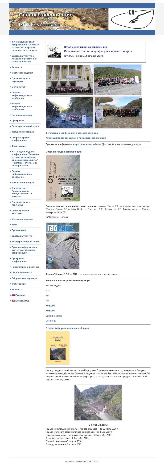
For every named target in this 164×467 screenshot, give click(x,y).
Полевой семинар (22, 115)
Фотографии (19, 146)
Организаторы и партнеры (21, 79)
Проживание (19, 230)
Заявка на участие (22, 236)
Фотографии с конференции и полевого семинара (72, 133)
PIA (47, 295)
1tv (47, 300)
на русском (79, 144)
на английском (94, 144)
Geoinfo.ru (51, 321)
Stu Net (49, 285)
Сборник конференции (24, 278)
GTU (48, 290)
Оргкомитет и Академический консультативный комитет (22, 192)
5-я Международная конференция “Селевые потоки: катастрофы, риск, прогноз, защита (25, 45)
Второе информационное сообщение (22, 106)
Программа (18, 120)
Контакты (17, 67)
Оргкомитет (18, 87)
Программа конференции (19, 260)
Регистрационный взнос (25, 126)
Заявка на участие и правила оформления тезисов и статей (24, 59)
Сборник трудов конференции (21, 139)
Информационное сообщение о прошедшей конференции (76, 138)
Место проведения (22, 72)
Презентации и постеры (25, 267)
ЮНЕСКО (50, 306)
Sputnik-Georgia (54, 316)
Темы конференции (23, 131)
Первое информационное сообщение (22, 95)
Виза (14, 224)
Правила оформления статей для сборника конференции (24, 250)
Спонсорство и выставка (20, 212)
